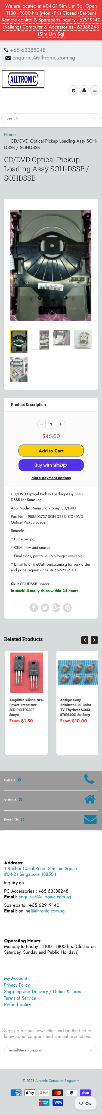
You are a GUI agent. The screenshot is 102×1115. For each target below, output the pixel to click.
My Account (15, 978)
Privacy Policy (17, 985)
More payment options (51, 477)
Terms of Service (20, 998)
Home (10, 134)
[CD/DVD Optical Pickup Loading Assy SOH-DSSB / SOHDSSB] (51, 265)
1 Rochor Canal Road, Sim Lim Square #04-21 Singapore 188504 (41, 871)
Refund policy (17, 1004)
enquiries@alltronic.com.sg (44, 58)
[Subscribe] (91, 1050)
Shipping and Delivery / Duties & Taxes (42, 991)
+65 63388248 (28, 50)
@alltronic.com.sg (47, 911)
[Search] (94, 118)
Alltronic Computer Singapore (57, 1080)
